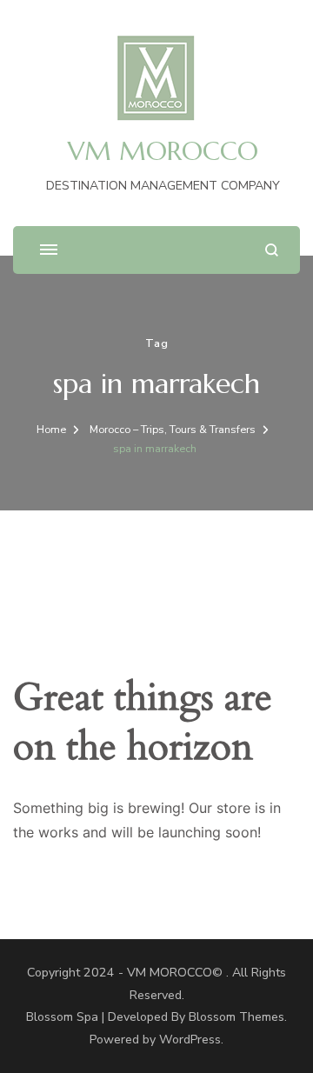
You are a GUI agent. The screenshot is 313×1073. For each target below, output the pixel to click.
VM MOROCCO (163, 151)
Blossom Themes (236, 1017)
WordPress (190, 1039)
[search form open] (271, 250)
